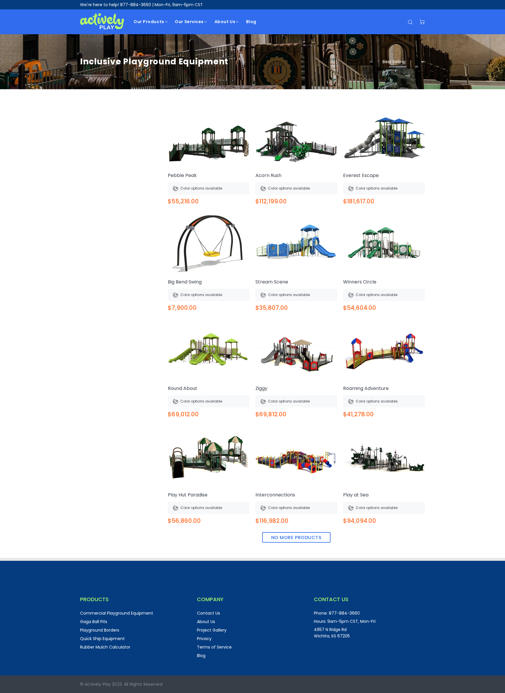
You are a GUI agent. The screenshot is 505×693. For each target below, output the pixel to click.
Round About (182, 388)
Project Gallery (211, 630)
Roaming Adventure (366, 388)
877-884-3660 (135, 5)
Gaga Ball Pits (93, 622)
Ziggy (261, 388)
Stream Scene (271, 281)
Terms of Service (214, 647)
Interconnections (275, 494)
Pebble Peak (182, 175)
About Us (206, 622)
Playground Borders (99, 630)
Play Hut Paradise (187, 494)
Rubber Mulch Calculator (105, 647)
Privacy (204, 639)
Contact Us (208, 613)
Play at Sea (356, 494)
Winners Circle (359, 281)
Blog (201, 655)
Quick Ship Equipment (102, 639)
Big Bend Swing (185, 281)
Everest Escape (361, 175)
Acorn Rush (268, 175)
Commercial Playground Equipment (116, 613)
